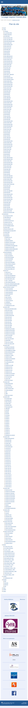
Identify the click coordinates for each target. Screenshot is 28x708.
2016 (5, 586)
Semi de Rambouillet (9, 258)
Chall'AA (4, 589)
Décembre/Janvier (9, 519)
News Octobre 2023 (8, 179)
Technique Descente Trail (9, 220)
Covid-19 (7, 513)
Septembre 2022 (8, 405)
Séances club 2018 (9, 528)
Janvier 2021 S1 (8, 486)
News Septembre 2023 (8, 177)
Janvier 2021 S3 (8, 483)
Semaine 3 (7, 418)
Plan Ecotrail (8, 295)
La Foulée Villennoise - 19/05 (9, 569)
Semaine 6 (7, 423)
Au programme (8, 503)
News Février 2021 (7, 129)
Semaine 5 (7, 421)
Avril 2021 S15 (8, 463)
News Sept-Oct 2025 (8, 210)
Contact (4, 591)
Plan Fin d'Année (9, 524)
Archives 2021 (6, 436)
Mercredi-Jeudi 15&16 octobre (11, 308)
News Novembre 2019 (8, 104)
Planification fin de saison (10, 328)
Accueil (4, 27)
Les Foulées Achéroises (8, 548)
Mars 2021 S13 (8, 466)
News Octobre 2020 (8, 122)
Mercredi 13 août (9, 318)
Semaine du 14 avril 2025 (10, 333)
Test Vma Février (9, 376)
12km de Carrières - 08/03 (9, 559)
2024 (5, 581)
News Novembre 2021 (8, 144)
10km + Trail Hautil (9, 280)
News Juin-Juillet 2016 (8, 39)
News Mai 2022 (7, 154)
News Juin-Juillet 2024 (8, 190)
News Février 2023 (7, 167)
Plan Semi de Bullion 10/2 (10, 268)
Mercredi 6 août (8, 322)
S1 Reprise (8, 415)
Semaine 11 (8, 430)
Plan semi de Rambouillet (10, 262)
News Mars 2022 (7, 150)
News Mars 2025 (7, 202)
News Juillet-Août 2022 (8, 157)
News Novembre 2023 (8, 180)
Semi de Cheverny (9, 260)
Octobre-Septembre (9, 390)
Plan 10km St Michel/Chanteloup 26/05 (12, 283)
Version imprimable (6, 702)
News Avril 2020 (7, 112)
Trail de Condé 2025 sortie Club (11, 290)
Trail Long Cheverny (9, 300)
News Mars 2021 (7, 130)
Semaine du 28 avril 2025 (10, 330)
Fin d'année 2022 (9, 398)
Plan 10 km (6, 270)
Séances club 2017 (9, 536)
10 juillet (7, 363)
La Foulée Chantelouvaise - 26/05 (10, 571)
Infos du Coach (8, 538)
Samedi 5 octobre (9, 356)
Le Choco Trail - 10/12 (8, 546)
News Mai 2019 (7, 94)
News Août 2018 (7, 76)
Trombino (4, 576)
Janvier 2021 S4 (8, 481)
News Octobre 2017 (8, 59)
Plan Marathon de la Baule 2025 (10, 230)
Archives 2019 (6, 509)
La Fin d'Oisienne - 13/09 (8, 551)
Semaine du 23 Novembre (10, 496)
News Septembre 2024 (8, 194)
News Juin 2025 (7, 207)
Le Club (4, 29)
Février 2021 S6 (8, 478)
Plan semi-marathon (9, 533)
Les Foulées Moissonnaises (9, 556)
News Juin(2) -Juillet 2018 (9, 74)
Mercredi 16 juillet (9, 325)
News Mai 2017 (7, 52)
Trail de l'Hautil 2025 (9, 292)
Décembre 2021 (8, 440)
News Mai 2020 (7, 114)
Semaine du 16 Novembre (10, 498)
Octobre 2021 (8, 443)
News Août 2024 (7, 192)
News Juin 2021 (7, 135)
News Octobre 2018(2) (8, 82)
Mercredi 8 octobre (9, 310)
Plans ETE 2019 (8, 514)
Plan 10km (7, 534)
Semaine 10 (8, 428)
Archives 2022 (6, 396)
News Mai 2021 (7, 134)
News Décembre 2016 (8, 44)
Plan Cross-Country (9, 380)
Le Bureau (6, 31)
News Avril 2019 (7, 92)
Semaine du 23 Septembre (10, 358)
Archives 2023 (6, 381)
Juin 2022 (7, 410)
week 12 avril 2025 (9, 335)
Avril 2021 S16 (8, 461)
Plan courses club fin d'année (11, 526)
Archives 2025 (6, 307)
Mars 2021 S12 (8, 468)
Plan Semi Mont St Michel (10, 267)
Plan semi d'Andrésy (9, 255)
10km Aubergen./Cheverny (10, 277)
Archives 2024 (6, 345)
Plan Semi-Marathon (8, 252)
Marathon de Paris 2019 (10, 250)
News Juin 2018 (7, 72)
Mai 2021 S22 (8, 451)
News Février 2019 (7, 89)
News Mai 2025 (7, 205)
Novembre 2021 (8, 441)
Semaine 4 (7, 420)
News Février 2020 (7, 109)
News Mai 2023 (7, 172)
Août (6, 391)
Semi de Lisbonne (9, 253)
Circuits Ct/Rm (7, 232)
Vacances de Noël (9, 386)
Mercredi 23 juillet (9, 323)
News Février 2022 (7, 149)
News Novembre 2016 (8, 37)
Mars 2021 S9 (8, 473)
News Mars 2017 (7, 49)
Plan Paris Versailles (9, 518)
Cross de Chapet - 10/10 (8, 564)
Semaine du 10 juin (9, 370)
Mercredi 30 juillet (9, 320)
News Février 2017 (7, 47)
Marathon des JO (9, 237)
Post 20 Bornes (8, 385)
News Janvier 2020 (7, 107)
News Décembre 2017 (8, 62)
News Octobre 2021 (8, 142)
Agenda (4, 544)
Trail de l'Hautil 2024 (9, 293)
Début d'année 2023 (9, 383)
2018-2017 (6, 584)
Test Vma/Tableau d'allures (9, 225)
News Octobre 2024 (8, 195)
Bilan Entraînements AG (10, 438)
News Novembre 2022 (8, 162)
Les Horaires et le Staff (8, 215)
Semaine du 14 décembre (10, 491)
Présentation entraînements (11, 508)
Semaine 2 (7, 416)
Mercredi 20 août (9, 317)
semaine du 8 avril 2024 (10, 375)
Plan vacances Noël (9, 523)
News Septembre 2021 (8, 140)
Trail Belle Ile (8, 302)
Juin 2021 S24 (8, 448)
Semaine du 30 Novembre (10, 494)
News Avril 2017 (7, 51)
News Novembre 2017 (8, 61)
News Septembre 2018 (8, 77)
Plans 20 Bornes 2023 (10, 388)
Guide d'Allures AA (7, 217)
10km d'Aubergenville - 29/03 (9, 563)
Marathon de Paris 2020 (10, 247)
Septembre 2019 (8, 516)
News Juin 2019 (7, 96)
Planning (7, 504)
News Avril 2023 (7, 170)
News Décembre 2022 (8, 164)
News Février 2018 (7, 66)
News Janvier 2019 (7, 87)
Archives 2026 (6, 227)
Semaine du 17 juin (9, 368)
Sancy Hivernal (8, 297)
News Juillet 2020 (7, 117)
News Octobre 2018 (8, 81)
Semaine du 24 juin (9, 366)
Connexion (25, 702)
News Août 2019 (7, 99)
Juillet (7, 393)
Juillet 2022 (8, 408)
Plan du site (12, 702)
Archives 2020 (6, 488)
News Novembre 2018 (8, 84)
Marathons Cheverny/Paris (10, 242)
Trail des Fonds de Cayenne (9, 554)
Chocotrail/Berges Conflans (10, 350)
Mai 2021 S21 (8, 453)
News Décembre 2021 (8, 145)
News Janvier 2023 (7, 165)
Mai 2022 (7, 411)
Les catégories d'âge (8, 32)
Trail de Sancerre (9, 298)
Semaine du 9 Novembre (10, 499)
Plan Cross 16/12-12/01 (10, 343)
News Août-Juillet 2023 (8, 175)
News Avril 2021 (7, 132)
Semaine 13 (8, 433)
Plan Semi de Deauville (10, 257)
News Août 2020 (7, 119)
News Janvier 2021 (7, 127)
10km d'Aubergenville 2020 (10, 282)
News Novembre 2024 (8, 197)
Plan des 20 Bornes (9, 353)
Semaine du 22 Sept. (9, 313)
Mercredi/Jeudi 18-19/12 (10, 348)
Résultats (4, 579)
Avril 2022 (7, 413)
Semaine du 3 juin (9, 371)
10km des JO (8, 272)
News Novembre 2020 (8, 124)
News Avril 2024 (7, 187)
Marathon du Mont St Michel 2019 (12, 248)
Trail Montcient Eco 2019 (10, 305)
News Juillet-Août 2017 (8, 56)
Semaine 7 (7, 425)
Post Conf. (7, 511)
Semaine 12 (8, 431)
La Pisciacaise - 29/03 (8, 561)
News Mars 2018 (7, 67)
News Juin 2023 (7, 174)
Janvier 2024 (8, 378)
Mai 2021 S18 (8, 458)
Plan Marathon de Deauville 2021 (11, 245)
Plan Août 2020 (8, 506)
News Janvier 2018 (7, 64)
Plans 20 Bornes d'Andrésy (10, 263)
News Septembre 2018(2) (9, 79)
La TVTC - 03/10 (7, 549)
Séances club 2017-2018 (8, 531)
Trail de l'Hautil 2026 (9, 288)
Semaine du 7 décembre (10, 493)
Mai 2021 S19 (8, 456)
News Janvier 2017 (7, 46)
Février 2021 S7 (8, 476)
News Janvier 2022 (7, 147)
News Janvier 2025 (7, 200)
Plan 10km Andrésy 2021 (10, 278)
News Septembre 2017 (8, 57)
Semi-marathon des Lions (9, 558)
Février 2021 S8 (8, 474)
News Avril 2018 (7, 69)
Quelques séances (9, 543)
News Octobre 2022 (8, 160)
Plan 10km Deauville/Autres (10, 275)
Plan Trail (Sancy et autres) (9, 287)
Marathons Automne (9, 240)
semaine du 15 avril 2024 (10, 373)
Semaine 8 (7, 426)
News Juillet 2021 (7, 137)
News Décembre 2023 (8, 182)
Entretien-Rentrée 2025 (10, 315)
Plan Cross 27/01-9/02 (10, 338)
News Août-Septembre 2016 (9, 41)
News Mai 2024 (7, 189)
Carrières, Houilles (9, 273)
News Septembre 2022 (8, 159)
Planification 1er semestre (10, 435)
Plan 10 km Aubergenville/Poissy (11, 285)
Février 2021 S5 (8, 479)
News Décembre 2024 (8, 199)
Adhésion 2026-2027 (8, 34)
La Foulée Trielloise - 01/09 (9, 574)
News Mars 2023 (7, 169)
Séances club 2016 (9, 539)
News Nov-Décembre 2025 (9, 212)
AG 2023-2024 (7, 36)
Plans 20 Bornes (8, 401)
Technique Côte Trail (8, 222)
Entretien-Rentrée (9, 360)
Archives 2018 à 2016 (8, 521)
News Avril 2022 (7, 152)
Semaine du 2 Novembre (10, 501)
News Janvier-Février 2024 (9, 184)
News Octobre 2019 (8, 102)
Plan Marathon (6, 235)
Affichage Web (24, 703)
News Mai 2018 (7, 71)
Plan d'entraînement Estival (10, 529)
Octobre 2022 (8, 403)
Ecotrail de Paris (8, 303)
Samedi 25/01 (8, 340)
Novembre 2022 (8, 400)
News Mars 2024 (7, 185)
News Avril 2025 (7, 204)
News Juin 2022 (7, 155)
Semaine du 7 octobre (9, 355)
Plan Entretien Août (9, 406)
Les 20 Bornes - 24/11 (8, 566)
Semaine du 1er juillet (9, 365)
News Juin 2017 (7, 54)
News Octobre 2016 (8, 42)
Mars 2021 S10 (8, 471)
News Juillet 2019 (7, 97)
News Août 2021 (7, 139)
